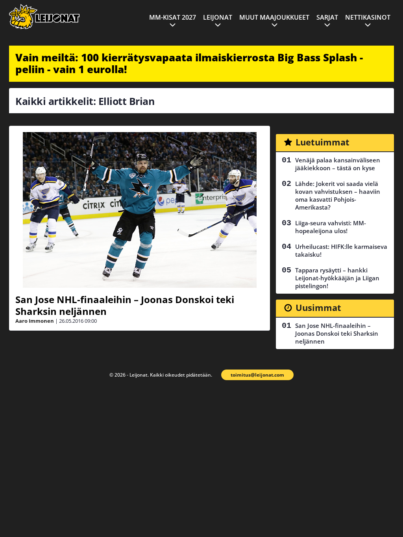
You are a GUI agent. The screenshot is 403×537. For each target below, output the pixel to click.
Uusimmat (318, 307)
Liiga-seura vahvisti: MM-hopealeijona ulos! (330, 227)
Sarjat (327, 17)
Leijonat (217, 17)
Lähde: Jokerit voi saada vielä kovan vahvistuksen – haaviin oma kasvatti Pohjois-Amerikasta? (337, 195)
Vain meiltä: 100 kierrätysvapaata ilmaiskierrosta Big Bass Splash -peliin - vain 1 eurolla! (189, 63)
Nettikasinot (367, 17)
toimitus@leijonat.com (257, 374)
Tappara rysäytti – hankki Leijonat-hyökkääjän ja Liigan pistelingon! (337, 278)
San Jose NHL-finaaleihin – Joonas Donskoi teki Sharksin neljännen (124, 305)
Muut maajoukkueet (274, 17)
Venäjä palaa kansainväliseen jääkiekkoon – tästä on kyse (337, 164)
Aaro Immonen (34, 320)
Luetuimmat (322, 142)
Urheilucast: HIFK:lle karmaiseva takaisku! (341, 250)
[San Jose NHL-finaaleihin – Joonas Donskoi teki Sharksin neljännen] (139, 210)
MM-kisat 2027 (172, 17)
